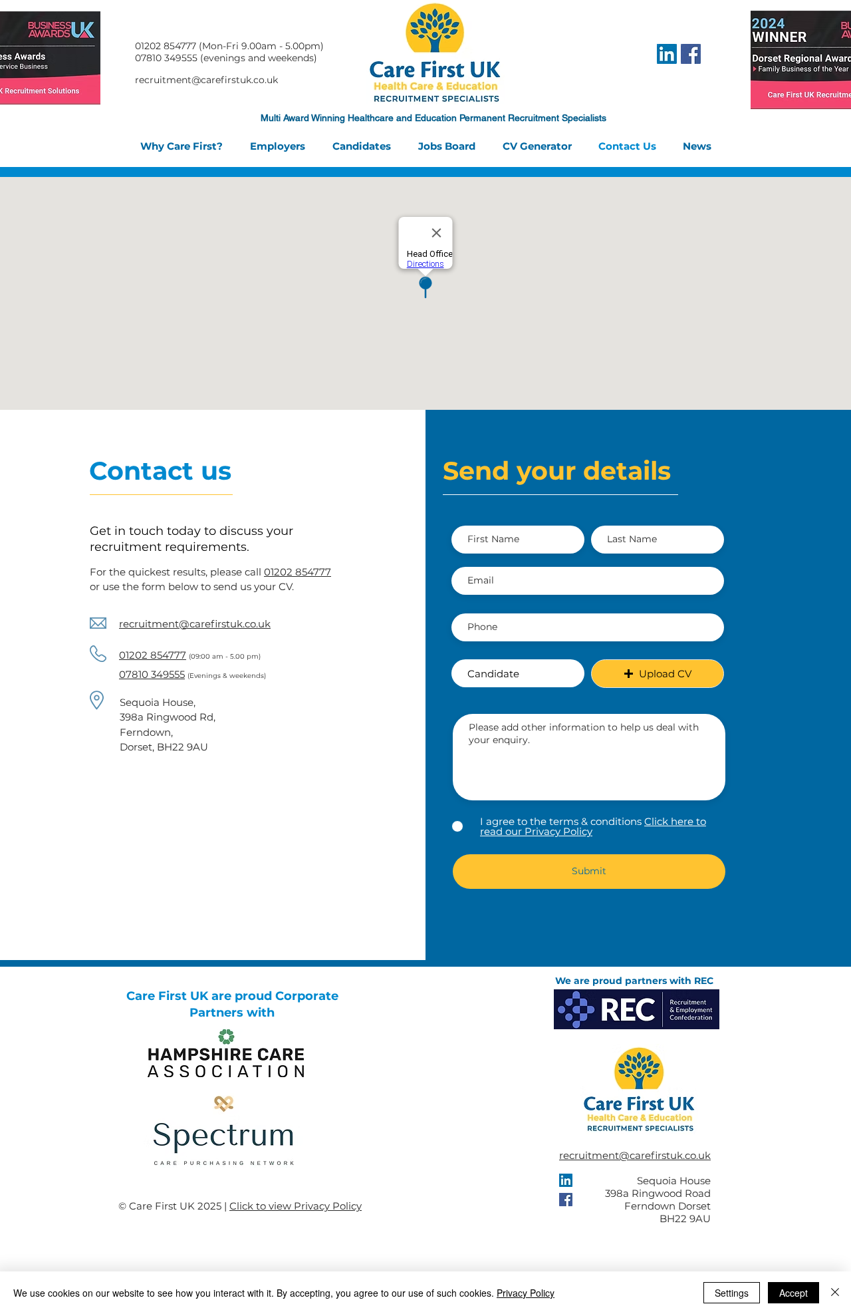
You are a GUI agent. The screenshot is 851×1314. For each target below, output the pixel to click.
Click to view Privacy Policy (295, 1206)
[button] (657, 673)
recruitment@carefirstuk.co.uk (635, 1155)
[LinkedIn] (667, 54)
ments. (228, 547)
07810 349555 (152, 674)
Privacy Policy (525, 1292)
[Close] (835, 1292)
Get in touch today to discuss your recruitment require (191, 539)
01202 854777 (152, 655)
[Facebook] (691, 54)
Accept (793, 1292)
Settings (732, 1292)
